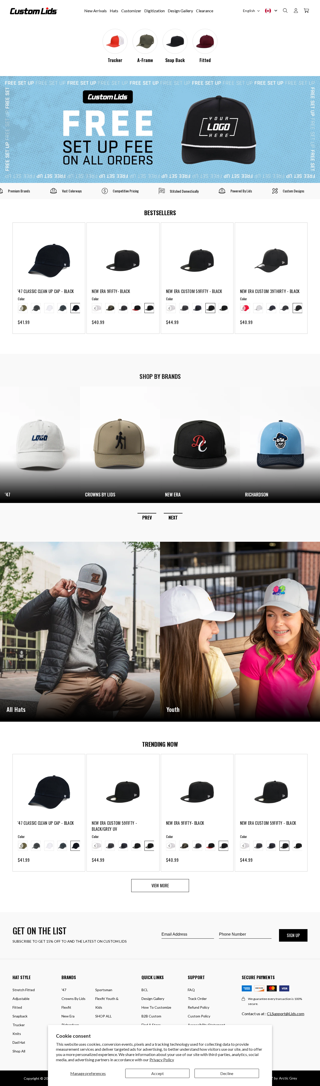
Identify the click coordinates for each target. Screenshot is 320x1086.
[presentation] (21, 308)
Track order (197, 998)
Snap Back (175, 60)
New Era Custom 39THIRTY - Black (270, 291)
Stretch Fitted (23, 990)
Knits (16, 1033)
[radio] (36, 308)
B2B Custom (151, 1016)
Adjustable (21, 998)
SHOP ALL (103, 1016)
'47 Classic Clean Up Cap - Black (46, 291)
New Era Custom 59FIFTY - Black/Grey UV (114, 826)
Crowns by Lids (74, 998)
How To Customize (156, 1007)
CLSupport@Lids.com (285, 1013)
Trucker (115, 60)
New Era (68, 1016)
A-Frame (145, 60)
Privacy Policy (162, 1059)
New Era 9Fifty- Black (111, 291)
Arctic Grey (288, 1078)
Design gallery (153, 998)
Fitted (205, 60)
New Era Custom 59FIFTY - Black (194, 291)
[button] (285, 11)
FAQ (191, 990)
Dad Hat (18, 1042)
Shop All (18, 1051)
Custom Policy (199, 1016)
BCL (145, 990)
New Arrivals (95, 10)
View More (160, 886)
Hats (114, 10)
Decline (226, 1073)
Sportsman (103, 990)
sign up (293, 935)
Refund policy (198, 1007)
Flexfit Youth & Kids (106, 1002)
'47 (64, 990)
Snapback (20, 1016)
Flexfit (66, 1007)
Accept (157, 1073)
